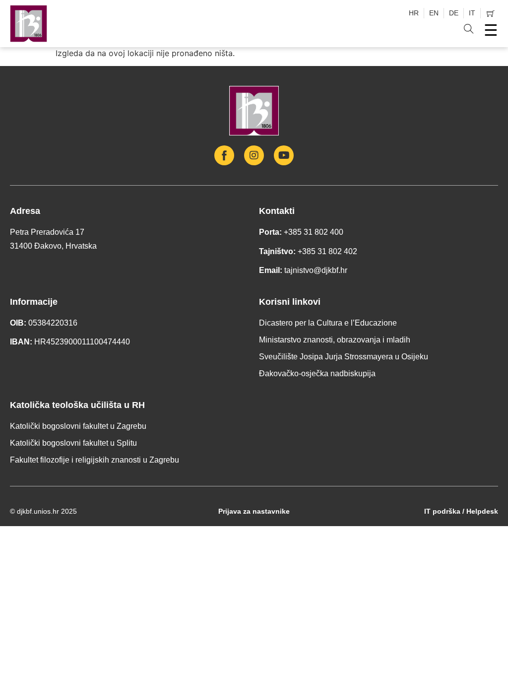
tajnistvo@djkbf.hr (315, 270)
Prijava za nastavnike (254, 511)
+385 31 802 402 (327, 251)
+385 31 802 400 (313, 232)
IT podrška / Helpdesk (461, 511)
